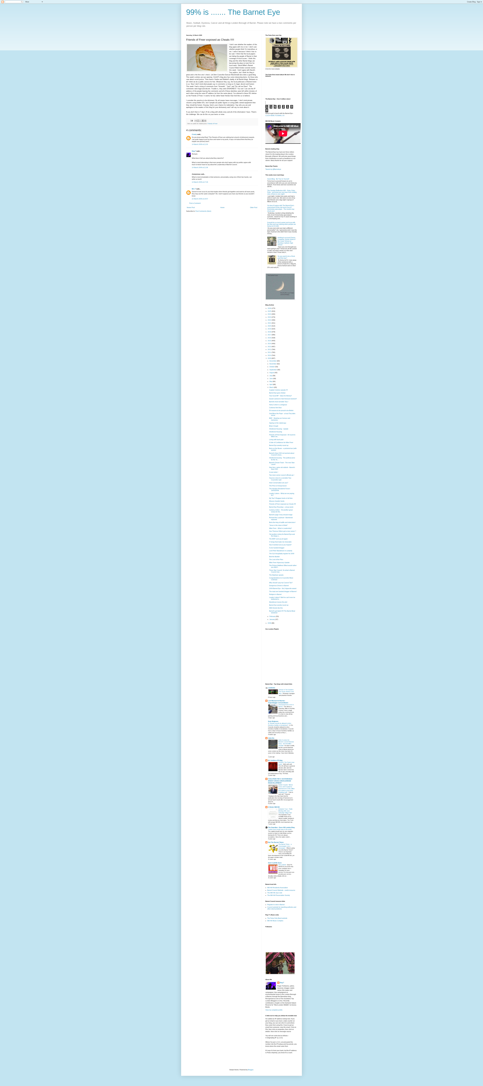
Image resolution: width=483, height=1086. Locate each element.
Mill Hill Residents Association (277, 888)
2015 (270, 341)
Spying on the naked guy (277, 423)
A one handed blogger (276, 548)
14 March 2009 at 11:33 (200, 144)
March (271, 387)
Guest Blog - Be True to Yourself (278, 179)
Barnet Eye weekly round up (278, 445)
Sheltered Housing (275, 432)
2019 (270, 329)
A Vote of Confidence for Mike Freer (281, 442)
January (272, 619)
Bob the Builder (274, 557)
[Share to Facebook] (203, 120)
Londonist (271, 688)
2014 (270, 343)
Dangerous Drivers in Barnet (279, 585)
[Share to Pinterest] (205, 120)
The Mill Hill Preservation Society (278, 895)
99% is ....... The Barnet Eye (233, 12)
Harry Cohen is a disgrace (278, 405)
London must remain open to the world (280, 829)
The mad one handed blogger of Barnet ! (283, 591)
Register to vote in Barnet (276, 905)
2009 (270, 358)
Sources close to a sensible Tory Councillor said (280, 479)
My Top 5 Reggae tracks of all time (281, 498)
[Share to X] (200, 120)
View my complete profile (274, 1010)
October (272, 367)
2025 (270, 311)
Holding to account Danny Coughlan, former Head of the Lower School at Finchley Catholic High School (286, 241)
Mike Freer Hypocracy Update (279, 562)
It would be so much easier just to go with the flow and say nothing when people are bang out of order (281, 224)
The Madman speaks (276, 575)
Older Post (253, 207)
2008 (270, 623)
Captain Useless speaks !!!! (278, 390)
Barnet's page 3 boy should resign (280, 515)
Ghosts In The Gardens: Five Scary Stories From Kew (286, 691)
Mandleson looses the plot (278, 602)
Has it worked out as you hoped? (280, 545)
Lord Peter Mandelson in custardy (280, 551)
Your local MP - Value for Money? (280, 396)
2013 (270, 346)
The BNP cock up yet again (278, 539)
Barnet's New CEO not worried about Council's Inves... (281, 454)
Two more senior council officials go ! (281, 475)
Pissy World (282, 865)
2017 (270, 335)
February (272, 616)
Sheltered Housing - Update (278, 429)
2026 (270, 308)
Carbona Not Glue (275, 408)
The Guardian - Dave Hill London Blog (281, 827)
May (271, 381)
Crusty (194, 134)
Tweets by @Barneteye (273, 169)
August (272, 373)
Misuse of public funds (276, 501)
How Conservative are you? (278, 483)
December (273, 361)
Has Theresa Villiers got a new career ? (282, 531)
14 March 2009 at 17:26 (200, 182)
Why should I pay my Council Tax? (281, 583)
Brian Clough (273, 426)
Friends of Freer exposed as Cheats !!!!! (282, 504)
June (271, 378)
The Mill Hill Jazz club (274, 893)
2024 (270, 314)
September (273, 370)
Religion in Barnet (275, 594)
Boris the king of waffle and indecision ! (282, 522)
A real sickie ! (273, 472)
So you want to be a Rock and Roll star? (286, 257)
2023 (270, 317)
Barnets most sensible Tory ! (278, 402)
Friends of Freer (212, 123)
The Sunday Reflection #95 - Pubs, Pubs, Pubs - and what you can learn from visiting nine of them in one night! (282, 192)
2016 (270, 338)
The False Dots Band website (277, 918)
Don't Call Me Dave (275, 863)
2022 (270, 320)
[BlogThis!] (198, 120)
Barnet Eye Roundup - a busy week (281, 507)
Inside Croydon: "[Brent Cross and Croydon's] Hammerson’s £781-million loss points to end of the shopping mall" (286, 788)
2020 (270, 326)
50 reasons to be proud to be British (281, 410)
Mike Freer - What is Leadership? (280, 528)
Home (222, 207)
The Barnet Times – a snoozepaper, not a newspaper (285, 846)
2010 (270, 355)
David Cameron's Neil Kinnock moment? (283, 399)
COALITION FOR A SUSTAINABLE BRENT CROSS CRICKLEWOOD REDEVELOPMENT (280, 781)
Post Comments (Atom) (203, 211)
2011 (270, 352)
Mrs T (194, 189)
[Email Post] (191, 120)
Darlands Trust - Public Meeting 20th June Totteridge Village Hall (285, 811)
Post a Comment (195, 203)
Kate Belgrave (273, 721)
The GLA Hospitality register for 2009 (281, 554)
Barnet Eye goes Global (277, 393)
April (271, 384)
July (271, 376)
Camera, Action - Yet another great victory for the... (281, 511)
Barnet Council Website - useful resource (281, 890)
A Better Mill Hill (273, 807)
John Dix (271, 738)
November (273, 364)
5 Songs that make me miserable (280, 542)
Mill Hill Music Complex (275, 921)
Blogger (250, 1070)
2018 (270, 332)
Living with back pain (276, 439)
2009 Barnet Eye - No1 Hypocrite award (282, 588)
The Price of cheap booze (278, 486)
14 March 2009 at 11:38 (200, 167)
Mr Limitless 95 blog (275, 760)
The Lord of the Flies (276, 559)
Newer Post (191, 207)
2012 (270, 349)
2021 (270, 323)
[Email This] (195, 120)
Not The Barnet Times (276, 842)
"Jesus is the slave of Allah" (278, 525)
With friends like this (276, 608)
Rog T (194, 151)
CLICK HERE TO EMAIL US (274, 115)
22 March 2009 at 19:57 (200, 199)
